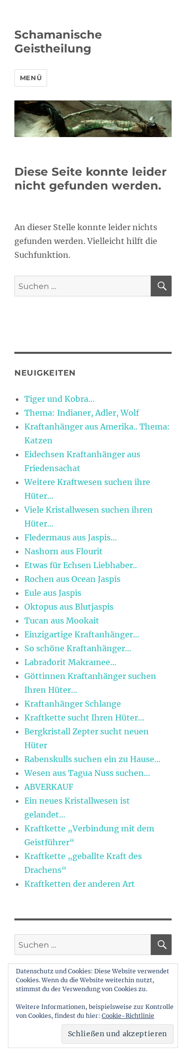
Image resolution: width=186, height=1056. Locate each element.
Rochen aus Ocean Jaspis (72, 579)
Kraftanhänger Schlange (72, 704)
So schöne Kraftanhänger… (77, 648)
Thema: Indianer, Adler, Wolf (81, 413)
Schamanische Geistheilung (58, 41)
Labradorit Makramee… (70, 662)
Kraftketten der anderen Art (79, 884)
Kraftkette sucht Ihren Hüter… (84, 717)
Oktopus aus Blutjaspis (69, 607)
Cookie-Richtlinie (128, 1015)
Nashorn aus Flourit (63, 551)
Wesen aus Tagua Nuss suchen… (87, 773)
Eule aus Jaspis (52, 593)
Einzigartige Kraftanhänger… (81, 634)
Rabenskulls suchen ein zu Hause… (92, 759)
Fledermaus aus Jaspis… (70, 537)
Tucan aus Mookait (61, 620)
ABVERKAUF (48, 787)
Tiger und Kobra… (59, 399)
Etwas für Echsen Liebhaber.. (80, 565)
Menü (31, 78)
